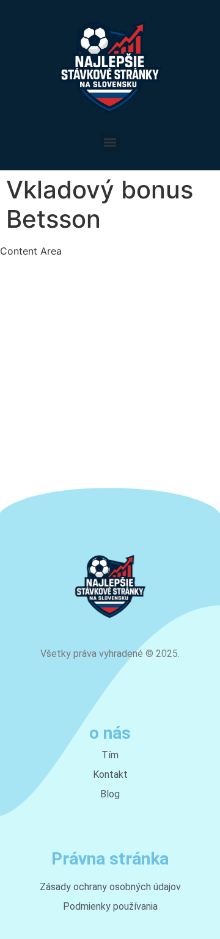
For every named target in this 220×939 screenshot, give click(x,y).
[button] (110, 142)
